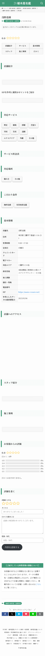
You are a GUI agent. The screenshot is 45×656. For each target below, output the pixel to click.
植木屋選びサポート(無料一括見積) (19, 629)
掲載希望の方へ (33, 635)
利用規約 (6, 632)
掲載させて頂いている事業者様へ (28, 638)
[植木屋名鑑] (22, 3)
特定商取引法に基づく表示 (18, 632)
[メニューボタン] (3, 3)
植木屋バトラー (27, 641)
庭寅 (34, 641)
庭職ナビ (35, 644)
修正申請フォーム (12, 638)
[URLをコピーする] (40, 614)
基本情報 (36, 46)
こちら (38, 584)
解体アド (9, 644)
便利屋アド (18, 641)
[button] (5, 614)
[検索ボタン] (41, 3)
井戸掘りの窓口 (27, 644)
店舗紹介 (8, 46)
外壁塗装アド (17, 644)
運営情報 (15, 635)
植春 (38, 641)
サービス (22, 46)
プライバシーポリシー (34, 632)
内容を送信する (12, 547)
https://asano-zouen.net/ (29, 292)
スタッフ (8, 51)
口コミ (36, 51)
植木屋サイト (9, 641)
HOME (5, 629)
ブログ (9, 635)
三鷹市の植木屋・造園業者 (12, 21)
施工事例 (22, 51)
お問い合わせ (23, 635)
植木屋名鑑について (36, 629)
